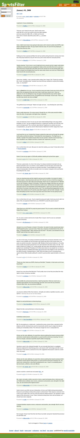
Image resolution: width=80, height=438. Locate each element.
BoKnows (26, 85)
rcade (24, 330)
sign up (8, 15)
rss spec (50, 430)
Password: (4, 12)
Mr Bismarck (26, 222)
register (50, 423)
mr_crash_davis (27, 16)
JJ (24, 159)
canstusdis (26, 107)
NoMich (25, 26)
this (40, 249)
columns (73, 4)
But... (40, 371)
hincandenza (26, 40)
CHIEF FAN (26, 100)
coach (25, 74)
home (60, 4)
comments (66, 4)
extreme (36, 16)
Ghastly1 (25, 60)
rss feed (43, 430)
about (60, 5)
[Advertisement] (63, 22)
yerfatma (25, 151)
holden (25, 266)
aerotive (25, 117)
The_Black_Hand (28, 129)
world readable (69, 430)
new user (73, 5)
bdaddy (25, 203)
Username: (4, 8)
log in (44, 423)
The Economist (22, 148)
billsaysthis (26, 287)
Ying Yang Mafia (27, 304)
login (65, 5)
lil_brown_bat (27, 173)
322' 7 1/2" (19, 13)
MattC (25, 194)
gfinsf (24, 142)
